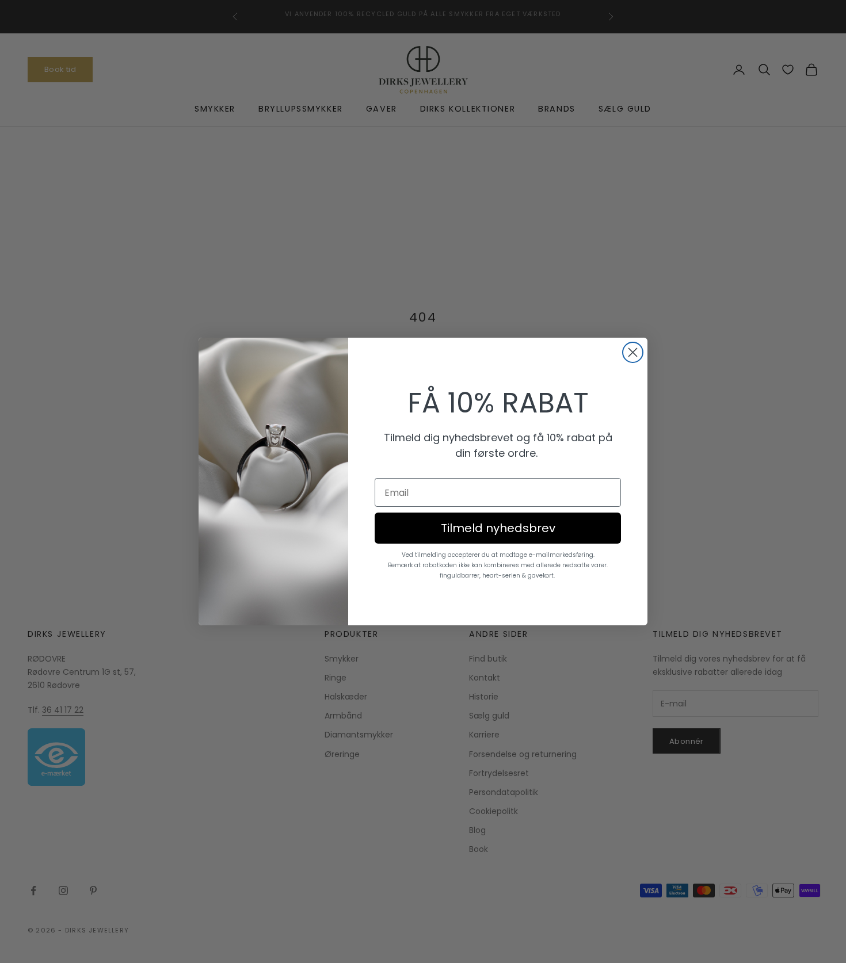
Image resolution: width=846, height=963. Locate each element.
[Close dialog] (633, 352)
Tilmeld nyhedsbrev (498, 528)
